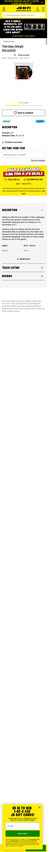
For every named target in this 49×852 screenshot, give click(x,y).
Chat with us (13, 179)
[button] (8, 9)
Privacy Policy (14, 840)
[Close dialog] (39, 807)
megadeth (9, 50)
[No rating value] (8, 55)
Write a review (23, 55)
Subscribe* (23, 833)
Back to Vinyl (9, 41)
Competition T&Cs (34, 839)
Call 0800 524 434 (34, 179)
